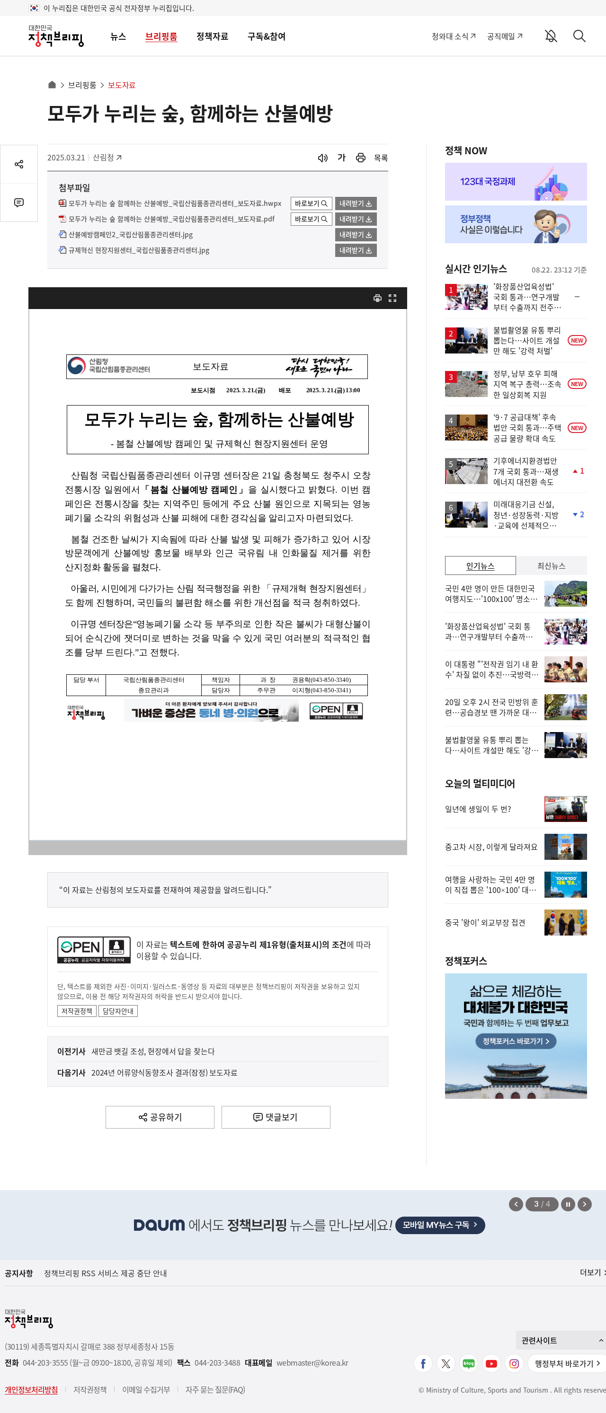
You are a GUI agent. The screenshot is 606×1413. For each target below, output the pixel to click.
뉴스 (118, 36)
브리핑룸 (161, 36)
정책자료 (212, 36)
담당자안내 (118, 1011)
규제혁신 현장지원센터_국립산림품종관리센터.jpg (139, 250)
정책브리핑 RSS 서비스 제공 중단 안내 (105, 1273)
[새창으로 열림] (360, 158)
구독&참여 (267, 36)
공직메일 (501, 36)
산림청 (108, 157)
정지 (568, 1204)
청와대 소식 (450, 36)
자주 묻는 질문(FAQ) (215, 1389)
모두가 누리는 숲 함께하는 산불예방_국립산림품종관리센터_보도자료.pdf (172, 219)
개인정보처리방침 (31, 1389)
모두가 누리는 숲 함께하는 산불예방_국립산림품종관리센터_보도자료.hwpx (175, 203)
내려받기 (351, 203)
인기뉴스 (480, 565)
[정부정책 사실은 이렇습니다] (516, 224)
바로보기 (307, 203)
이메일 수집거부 (146, 1389)
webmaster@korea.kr (312, 1362)
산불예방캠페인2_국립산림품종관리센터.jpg (131, 234)
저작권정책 (77, 1011)
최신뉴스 (551, 565)
